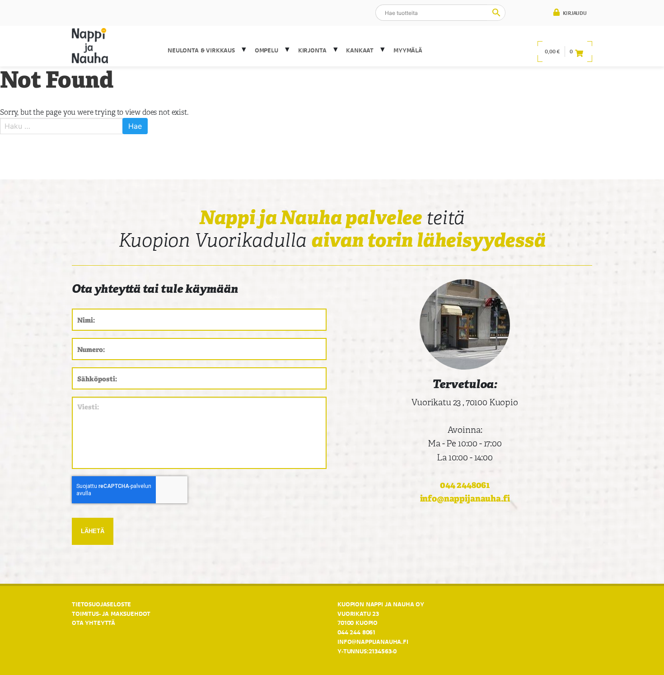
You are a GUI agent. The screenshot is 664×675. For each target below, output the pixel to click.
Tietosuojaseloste (101, 604)
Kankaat (360, 50)
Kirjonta (312, 50)
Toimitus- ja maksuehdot (111, 613)
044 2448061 (465, 485)
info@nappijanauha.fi (465, 498)
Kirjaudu (574, 13)
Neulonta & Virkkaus (201, 50)
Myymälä (407, 50)
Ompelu (266, 50)
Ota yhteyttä (93, 623)
